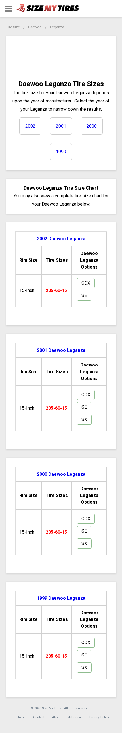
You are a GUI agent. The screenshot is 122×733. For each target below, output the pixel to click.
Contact (38, 717)
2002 (30, 126)
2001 (61, 126)
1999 (61, 151)
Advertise (75, 717)
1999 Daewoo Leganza (61, 598)
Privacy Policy (99, 717)
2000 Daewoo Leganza (61, 474)
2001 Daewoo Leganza (61, 350)
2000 (92, 126)
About (56, 717)
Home (21, 717)
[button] (8, 9)
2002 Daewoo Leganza (61, 238)
